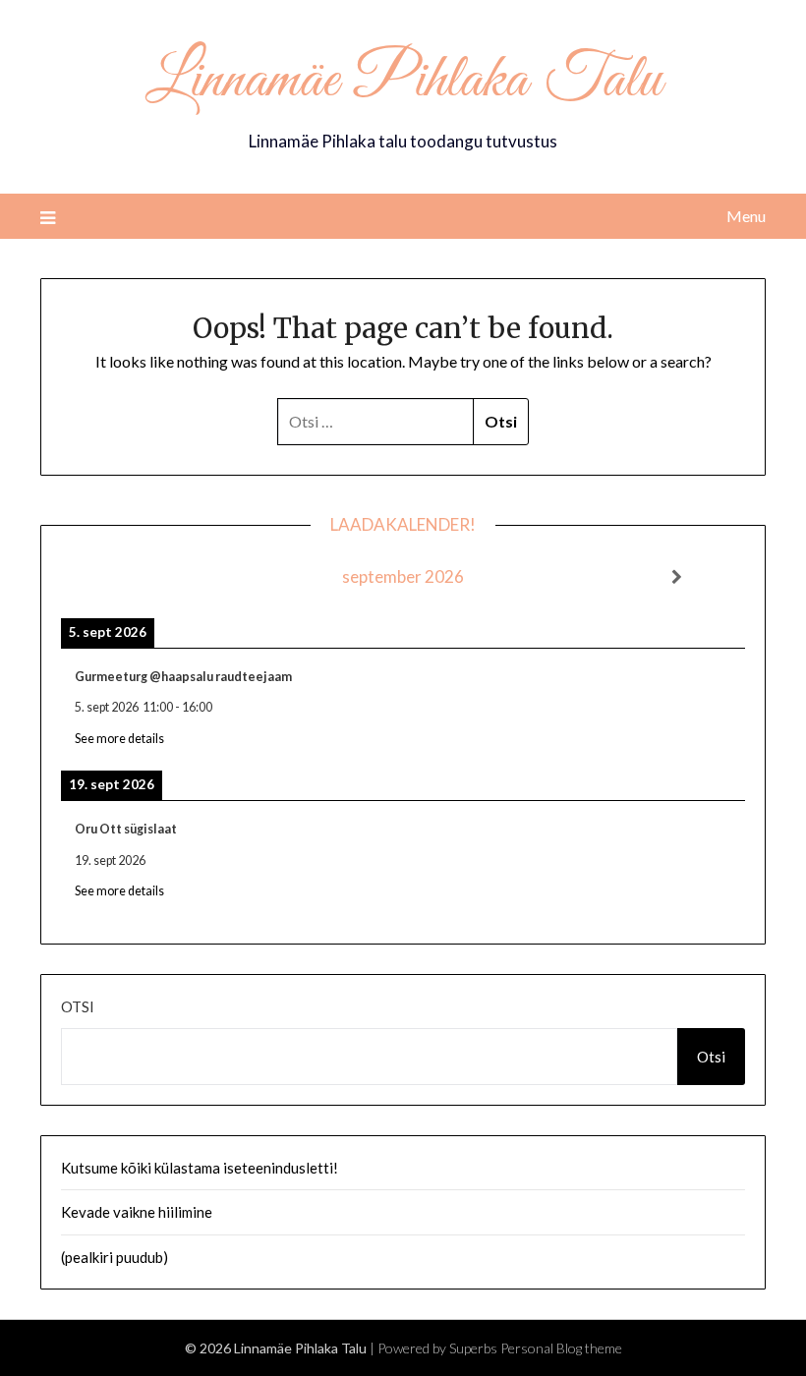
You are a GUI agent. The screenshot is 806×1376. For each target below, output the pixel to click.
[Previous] (129, 577)
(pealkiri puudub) (114, 1257)
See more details (119, 738)
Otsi (77, 1006)
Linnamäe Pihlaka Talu (403, 81)
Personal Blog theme (561, 1348)
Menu (746, 215)
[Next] (676, 577)
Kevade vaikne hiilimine (136, 1212)
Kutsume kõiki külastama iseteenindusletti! (199, 1167)
